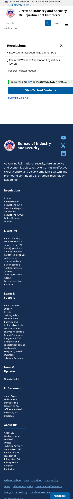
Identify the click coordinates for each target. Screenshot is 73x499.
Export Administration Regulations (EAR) (32, 52)
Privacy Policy (51, 480)
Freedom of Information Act (12, 457)
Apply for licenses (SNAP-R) (13, 269)
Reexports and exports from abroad (14, 343)
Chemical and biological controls (13, 323)
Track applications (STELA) (13, 276)
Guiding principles (13, 436)
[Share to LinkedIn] (63, 153)
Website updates (12, 480)
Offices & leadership (14, 409)
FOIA (26, 480)
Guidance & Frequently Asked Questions (13, 351)
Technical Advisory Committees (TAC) (13, 447)
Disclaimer (36, 480)
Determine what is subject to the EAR (13, 243)
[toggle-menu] (67, 25)
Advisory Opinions (13, 357)
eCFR (30, 81)
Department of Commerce (48, 486)
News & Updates (12, 379)
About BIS (9, 432)
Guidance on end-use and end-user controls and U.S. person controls (14, 259)
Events (7, 311)
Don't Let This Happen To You (11, 404)
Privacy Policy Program (11, 464)
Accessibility (21, 492)
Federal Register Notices (22, 70)
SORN (7, 486)
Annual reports (11, 452)
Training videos (11, 315)
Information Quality (23, 486)
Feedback (59, 496)
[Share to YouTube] (63, 138)
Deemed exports (12, 328)
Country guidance (13, 251)
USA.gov (8, 492)
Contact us (9, 468)
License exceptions (13, 281)
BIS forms (9, 284)
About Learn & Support (11, 307)
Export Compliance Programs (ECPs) (13, 337)
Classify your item (13, 248)
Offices (7, 442)
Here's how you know (18, 4)
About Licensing (12, 238)
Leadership (9, 439)
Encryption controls (14, 331)
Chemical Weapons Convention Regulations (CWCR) (34, 61)
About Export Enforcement (11, 398)
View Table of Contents (40, 90)
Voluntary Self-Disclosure (11, 414)
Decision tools (11, 318)
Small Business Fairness (42, 492)
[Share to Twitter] (63, 145)
